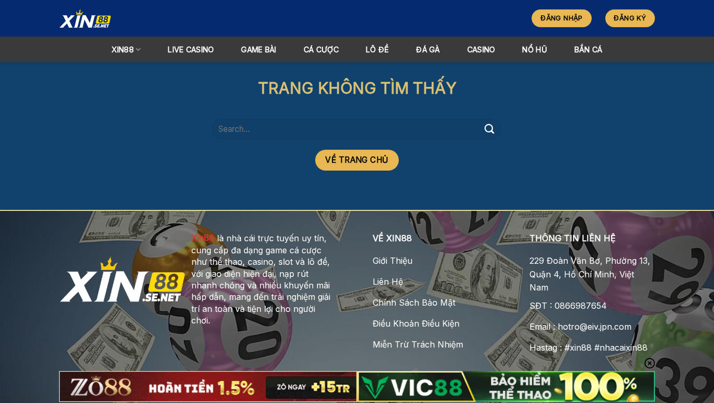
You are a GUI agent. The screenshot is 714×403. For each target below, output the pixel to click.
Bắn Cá (588, 49)
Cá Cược (321, 49)
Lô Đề (377, 49)
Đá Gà (428, 49)
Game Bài (258, 49)
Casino (481, 49)
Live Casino (191, 49)
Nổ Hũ (534, 49)
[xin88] (151, 18)
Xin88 (202, 237)
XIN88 (122, 49)
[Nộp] (489, 129)
